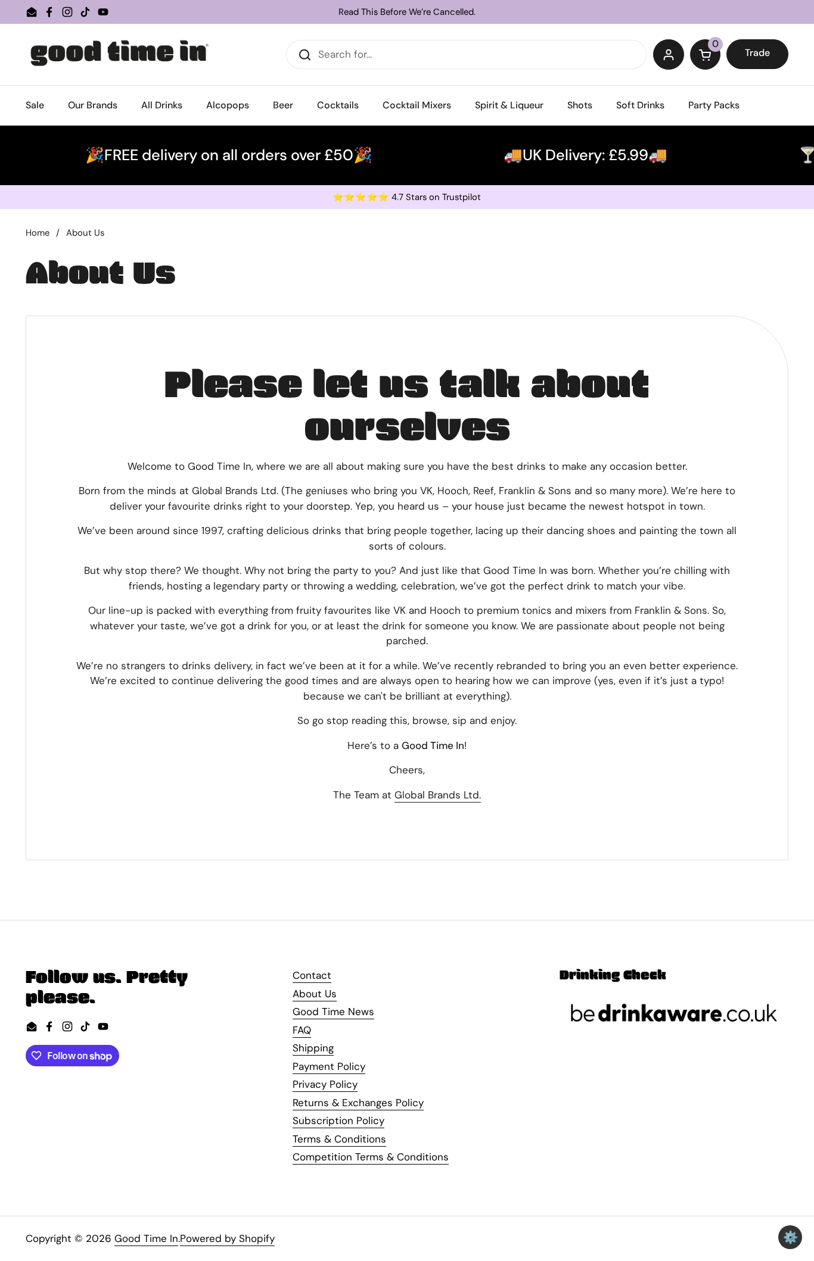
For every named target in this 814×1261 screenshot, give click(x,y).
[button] (705, 54)
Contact (312, 975)
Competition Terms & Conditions (371, 1156)
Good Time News (333, 1011)
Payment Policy (329, 1066)
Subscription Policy (338, 1120)
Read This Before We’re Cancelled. (407, 12)
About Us (315, 993)
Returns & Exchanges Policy (358, 1102)
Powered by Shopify (227, 1238)
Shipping (313, 1047)
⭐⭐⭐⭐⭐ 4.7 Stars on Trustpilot (407, 197)
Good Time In (146, 1238)
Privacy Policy (325, 1084)
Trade (757, 52)
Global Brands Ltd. (437, 794)
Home (37, 233)
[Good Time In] (120, 54)
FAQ (302, 1030)
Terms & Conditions (339, 1138)
